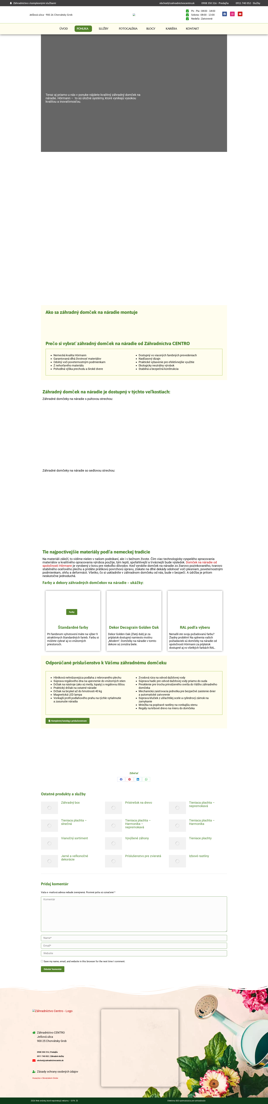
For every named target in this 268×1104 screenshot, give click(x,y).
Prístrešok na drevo (138, 802)
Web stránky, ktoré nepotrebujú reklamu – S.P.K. (57, 1101)
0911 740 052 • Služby (248, 3)
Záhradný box (70, 802)
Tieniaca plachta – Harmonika (202, 822)
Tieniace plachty (200, 838)
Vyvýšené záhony (137, 838)
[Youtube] (240, 14)
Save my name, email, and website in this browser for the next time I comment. (84, 961)
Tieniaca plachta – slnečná (74, 822)
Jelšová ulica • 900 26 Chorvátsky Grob (50, 14)
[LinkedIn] (138, 779)
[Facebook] (224, 14)
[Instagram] (232, 14)
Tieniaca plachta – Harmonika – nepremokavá (138, 824)
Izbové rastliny (199, 856)
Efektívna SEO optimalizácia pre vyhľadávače (186, 1101)
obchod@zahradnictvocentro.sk (176, 3)
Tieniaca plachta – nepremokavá (202, 804)
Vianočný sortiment (74, 838)
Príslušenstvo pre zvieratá (143, 856)
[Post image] (49, 808)
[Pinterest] (129, 779)
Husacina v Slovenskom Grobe (45, 1078)
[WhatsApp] (146, 779)
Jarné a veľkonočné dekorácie (74, 857)
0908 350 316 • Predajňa (215, 3)
